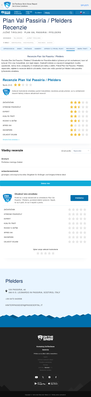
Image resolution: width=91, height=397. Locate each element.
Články (38, 12)
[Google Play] (40, 383)
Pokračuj (79, 198)
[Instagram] (49, 377)
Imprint (45, 357)
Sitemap (45, 365)
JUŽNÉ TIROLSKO (12, 32)
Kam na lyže (29, 12)
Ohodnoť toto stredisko (10, 140)
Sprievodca (9, 49)
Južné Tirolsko (34, 38)
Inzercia (45, 350)
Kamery (38, 49)
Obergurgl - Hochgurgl (22, 42)
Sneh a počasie (18, 12)
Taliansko (18, 38)
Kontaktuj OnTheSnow (45, 346)
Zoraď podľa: (66, 151)
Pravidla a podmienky (45, 362)
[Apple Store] (53, 383)
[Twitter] (43, 377)
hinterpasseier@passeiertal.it (24, 305)
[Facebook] (56, 377)
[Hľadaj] (71, 12)
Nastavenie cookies (45, 370)
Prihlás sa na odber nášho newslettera (45, 353)
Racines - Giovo (45, 42)
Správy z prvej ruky (54, 49)
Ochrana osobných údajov (45, 359)
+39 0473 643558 (13, 298)
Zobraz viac (45, 183)
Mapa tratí (82, 49)
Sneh (19, 49)
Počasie (28, 49)
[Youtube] (36, 377)
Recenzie (70, 49)
